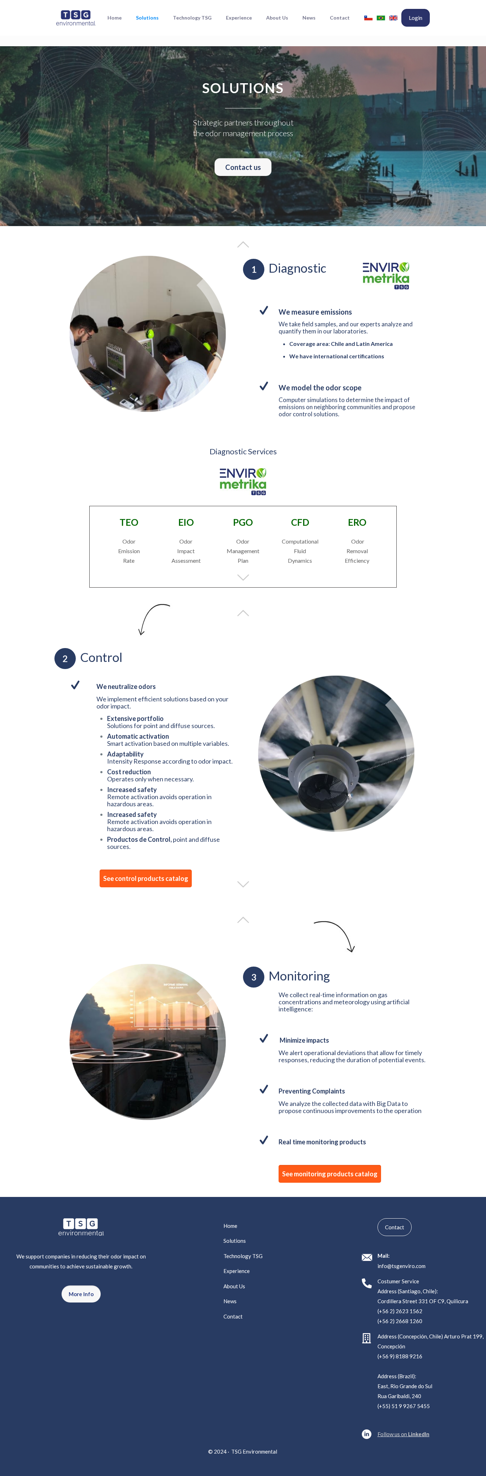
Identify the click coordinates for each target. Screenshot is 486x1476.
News (230, 1301)
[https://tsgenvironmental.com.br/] (380, 18)
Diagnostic (297, 267)
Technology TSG (243, 1256)
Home (230, 1226)
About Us (234, 1286)
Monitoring (299, 975)
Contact (233, 1316)
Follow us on (403, 1434)
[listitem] (81, 1261)
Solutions (234, 1240)
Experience (236, 1271)
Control (101, 656)
